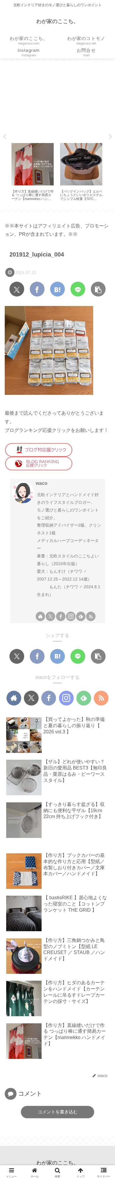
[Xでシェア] (16, 289)
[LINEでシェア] (77, 289)
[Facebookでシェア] (37, 289)
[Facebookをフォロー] (60, 616)
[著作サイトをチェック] (40, 616)
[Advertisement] (57, 100)
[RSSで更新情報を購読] (91, 616)
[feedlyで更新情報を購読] (81, 616)
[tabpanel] (32, 172)
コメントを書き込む (58, 1111)
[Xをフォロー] (50, 616)
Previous (4, 137)
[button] (98, 289)
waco (41, 483)
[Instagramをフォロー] (70, 616)
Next (111, 137)
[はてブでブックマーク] (57, 289)
